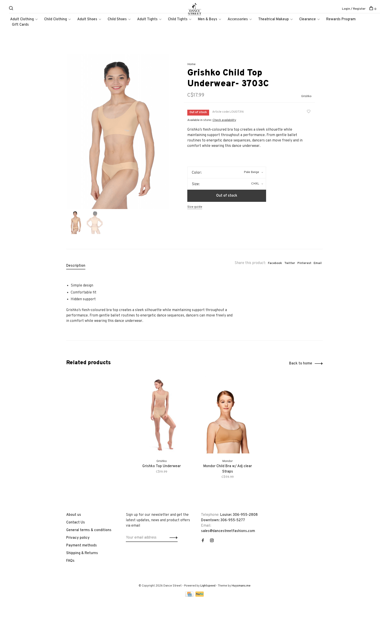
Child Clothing (55, 19)
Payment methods (81, 545)
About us (73, 515)
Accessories (238, 19)
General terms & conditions (88, 530)
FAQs (70, 561)
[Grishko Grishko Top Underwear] (161, 414)
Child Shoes (117, 19)
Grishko (306, 96)
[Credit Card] (189, 596)
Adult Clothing (22, 19)
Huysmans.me (241, 586)
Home (191, 64)
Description (75, 266)
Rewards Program (341, 19)
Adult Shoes (87, 19)
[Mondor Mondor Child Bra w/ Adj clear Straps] (227, 414)
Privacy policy (78, 538)
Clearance (307, 19)
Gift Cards (20, 25)
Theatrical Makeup (273, 19)
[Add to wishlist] (308, 112)
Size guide (194, 207)
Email (318, 263)
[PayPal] (199, 596)
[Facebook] (203, 541)
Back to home (300, 363)
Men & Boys (207, 19)
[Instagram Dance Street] (212, 541)
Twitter (289, 263)
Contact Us (75, 522)
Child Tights (178, 19)
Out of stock (226, 195)
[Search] (11, 9)
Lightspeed (207, 586)
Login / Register (354, 9)
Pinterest (304, 263)
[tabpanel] (117, 131)
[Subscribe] (172, 538)
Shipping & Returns (82, 553)
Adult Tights (147, 19)
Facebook (275, 263)
